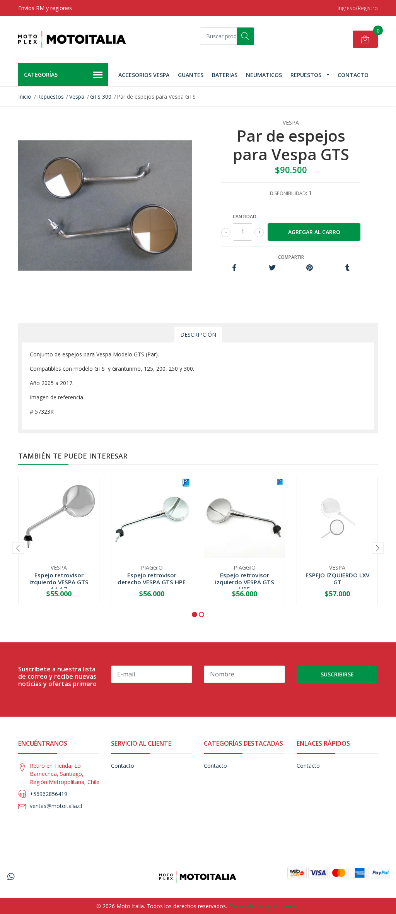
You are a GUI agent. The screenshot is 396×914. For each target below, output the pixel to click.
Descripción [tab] (198, 334)
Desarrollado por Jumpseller (264, 906)
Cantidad (244, 216)
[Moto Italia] (72, 39)
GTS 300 (100, 96)
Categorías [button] (41, 74)
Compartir (291, 257)
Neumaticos (264, 75)
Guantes (190, 75)
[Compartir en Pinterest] (309, 268)
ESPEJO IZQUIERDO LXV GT (337, 578)
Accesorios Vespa (143, 75)
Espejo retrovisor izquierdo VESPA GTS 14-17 (59, 582)
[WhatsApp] (11, 876)
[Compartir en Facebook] (234, 268)
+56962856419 (48, 794)
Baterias (224, 75)
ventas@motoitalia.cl (56, 806)
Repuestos (305, 75)
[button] (194, 614)
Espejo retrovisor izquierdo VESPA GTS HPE (244, 582)
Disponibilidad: (288, 193)
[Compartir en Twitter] (272, 268)
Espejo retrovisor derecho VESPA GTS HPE (152, 578)
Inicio (24, 96)
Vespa (76, 96)
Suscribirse (337, 674)
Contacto (353, 75)
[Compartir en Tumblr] (347, 268)
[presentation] (18, 548)
